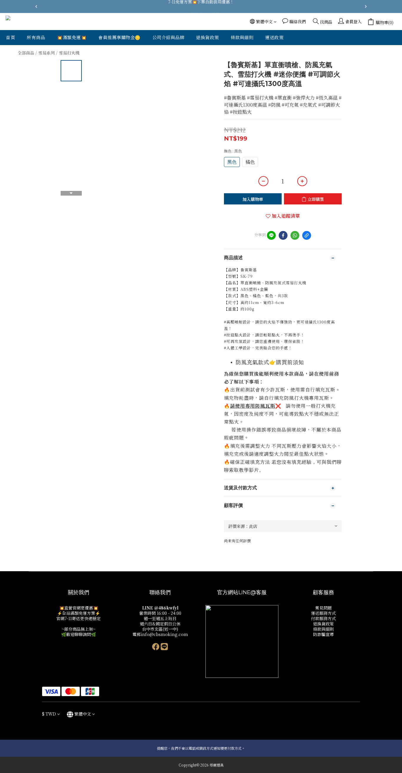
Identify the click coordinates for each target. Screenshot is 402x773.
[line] (271, 235)
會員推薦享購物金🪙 (119, 37)
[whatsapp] (294, 235)
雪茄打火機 (69, 53)
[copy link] (306, 235)
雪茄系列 (46, 53)
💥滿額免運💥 (72, 37)
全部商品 (26, 53)
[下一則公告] (365, 6)
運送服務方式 (323, 613)
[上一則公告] (36, 6)
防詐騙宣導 (323, 634)
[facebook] (283, 235)
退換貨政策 (207, 37)
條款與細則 (242, 37)
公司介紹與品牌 (168, 37)
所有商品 (36, 37)
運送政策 (274, 37)
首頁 (10, 37)
